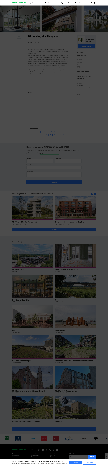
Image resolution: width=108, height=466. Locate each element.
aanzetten (64, 463)
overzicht (36, 463)
